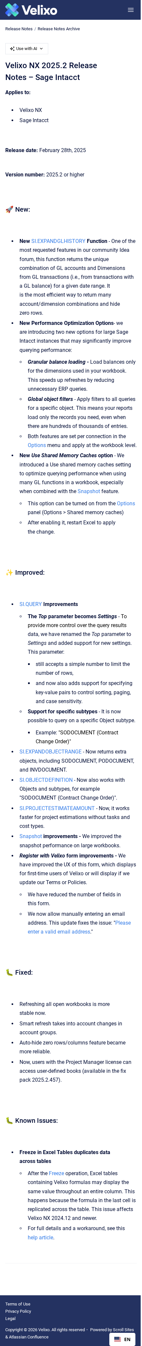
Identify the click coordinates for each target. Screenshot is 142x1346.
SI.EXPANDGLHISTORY (58, 241)
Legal (10, 1318)
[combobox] (122, 1339)
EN (127, 1339)
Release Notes (19, 28)
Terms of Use (17, 1304)
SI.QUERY (30, 604)
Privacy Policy (18, 1311)
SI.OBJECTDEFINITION (46, 780)
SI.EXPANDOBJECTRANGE (50, 752)
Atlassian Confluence (29, 1336)
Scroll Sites (123, 1329)
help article (40, 1237)
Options (37, 445)
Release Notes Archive (59, 28)
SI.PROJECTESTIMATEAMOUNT (57, 808)
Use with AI (26, 48)
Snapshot (89, 491)
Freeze (56, 1173)
